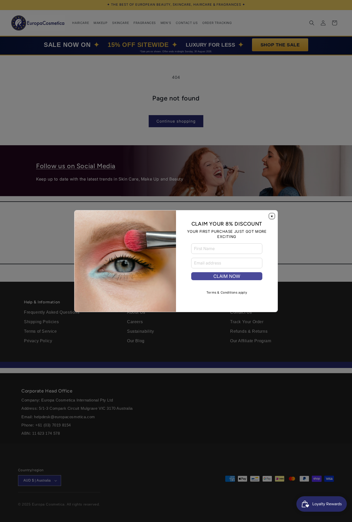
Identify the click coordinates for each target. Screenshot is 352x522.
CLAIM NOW (226, 276)
